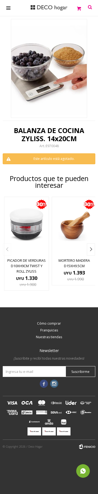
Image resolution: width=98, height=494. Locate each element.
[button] (91, 249)
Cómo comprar (49, 323)
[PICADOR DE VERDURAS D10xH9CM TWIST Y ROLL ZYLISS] (26, 226)
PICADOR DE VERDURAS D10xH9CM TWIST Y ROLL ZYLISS (26, 266)
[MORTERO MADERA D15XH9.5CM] (74, 226)
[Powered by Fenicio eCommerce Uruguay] (87, 447)
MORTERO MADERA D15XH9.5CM (74, 263)
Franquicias (49, 330)
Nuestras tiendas (49, 337)
